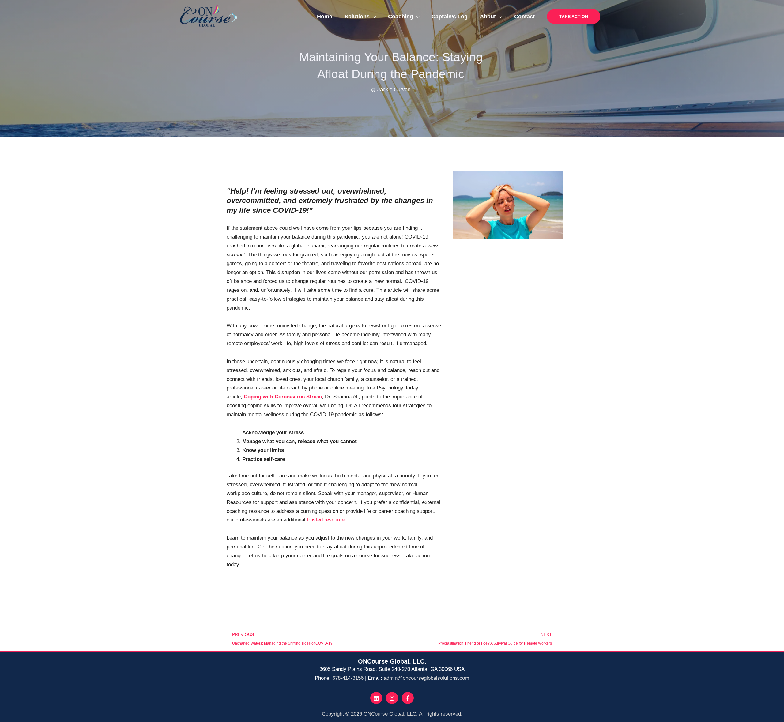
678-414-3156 (348, 678)
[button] (573, 16)
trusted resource (326, 520)
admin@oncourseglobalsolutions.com (426, 678)
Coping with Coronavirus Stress (283, 397)
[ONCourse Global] (208, 16)
